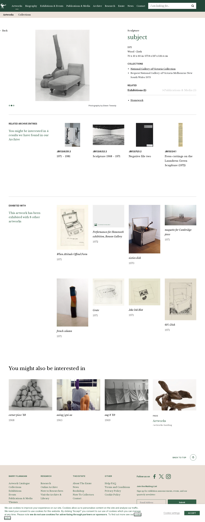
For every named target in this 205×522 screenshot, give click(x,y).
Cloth (139, 51)
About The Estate (82, 483)
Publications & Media (78, 6)
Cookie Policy (112, 494)
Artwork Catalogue (19, 483)
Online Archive (49, 487)
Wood (131, 51)
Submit (182, 502)
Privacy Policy (113, 491)
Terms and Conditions (117, 487)
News (131, 6)
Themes (13, 502)
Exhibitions (137, 90)
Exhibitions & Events (51, 6)
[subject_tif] (62, 65)
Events (12, 494)
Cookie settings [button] (172, 513)
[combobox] (168, 6)
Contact (141, 6)
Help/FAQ (110, 483)
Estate (121, 6)
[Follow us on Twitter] (161, 476)
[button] (9, 105)
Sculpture (133, 30)
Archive (97, 6)
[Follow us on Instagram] (168, 476)
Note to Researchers (52, 491)
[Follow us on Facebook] (154, 476)
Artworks (17, 6)
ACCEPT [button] (192, 513)
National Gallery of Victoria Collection (153, 68)
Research (110, 6)
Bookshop (78, 491)
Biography (31, 6)
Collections (24, 14)
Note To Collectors (83, 494)
